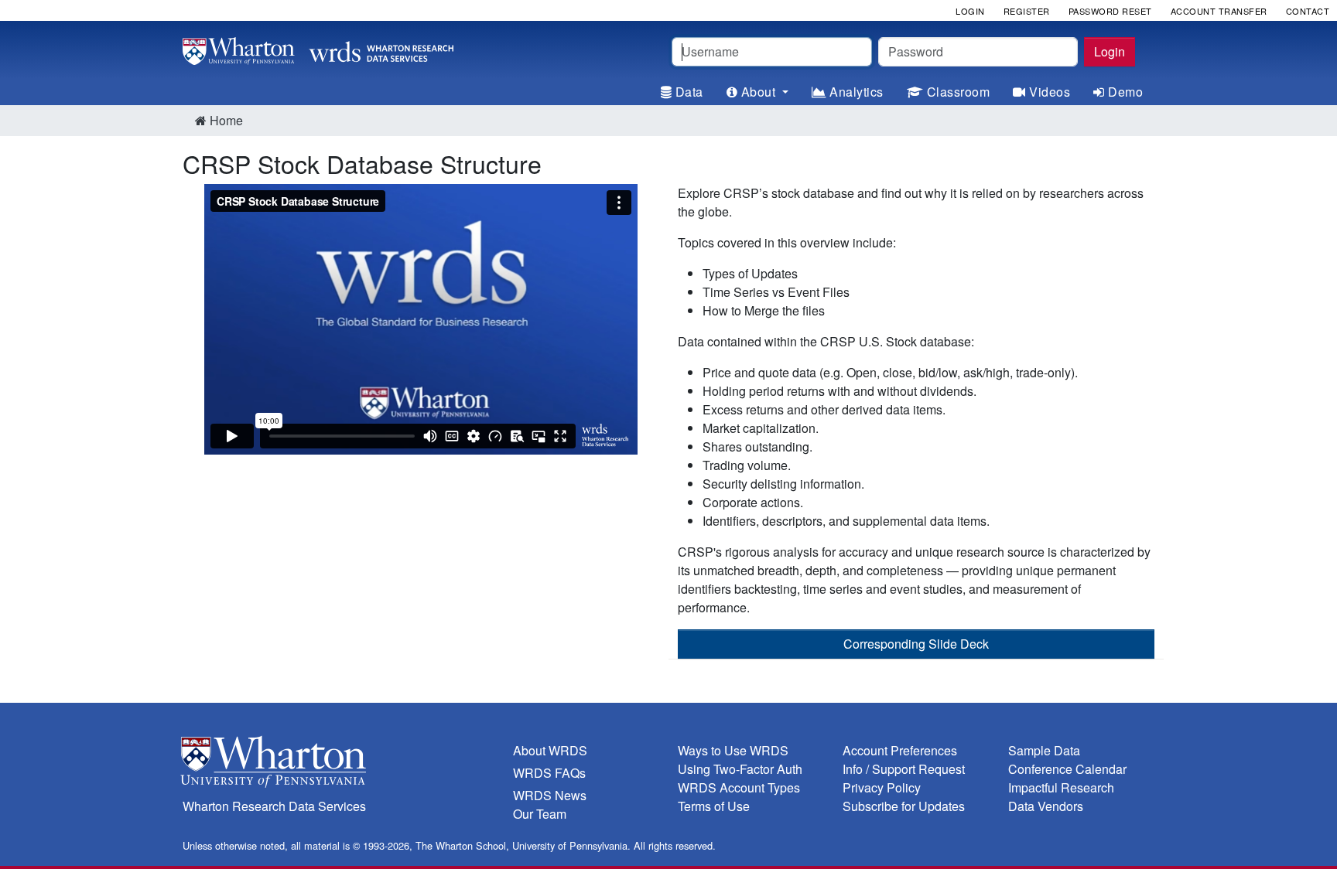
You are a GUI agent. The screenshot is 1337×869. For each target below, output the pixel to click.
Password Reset (1110, 11)
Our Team (539, 814)
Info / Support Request (904, 769)
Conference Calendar (1067, 769)
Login (1109, 51)
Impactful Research (1061, 787)
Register (1027, 11)
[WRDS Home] (318, 49)
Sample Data (1044, 750)
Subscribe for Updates (904, 806)
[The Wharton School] (338, 765)
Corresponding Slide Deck (916, 644)
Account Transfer (1219, 11)
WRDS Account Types (739, 787)
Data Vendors (1045, 806)
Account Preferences (900, 750)
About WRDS (550, 750)
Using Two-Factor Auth (740, 769)
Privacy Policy (882, 787)
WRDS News (549, 795)
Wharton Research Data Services (274, 806)
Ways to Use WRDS (733, 750)
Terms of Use (714, 806)
